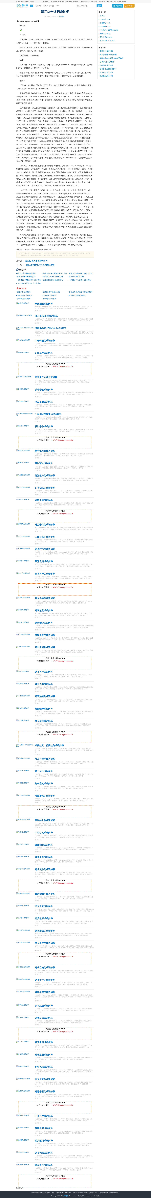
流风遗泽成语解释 (44, 918)
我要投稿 (119, 6)
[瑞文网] (22, 6)
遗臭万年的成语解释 (45, 573)
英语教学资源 (111, 1)
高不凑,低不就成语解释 (51, 292)
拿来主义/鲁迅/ (105, 33)
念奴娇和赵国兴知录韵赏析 (53, 280)
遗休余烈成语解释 (44, 1018)
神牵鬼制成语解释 (44, 857)
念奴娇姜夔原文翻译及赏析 (53, 277)
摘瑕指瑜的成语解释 (45, 894)
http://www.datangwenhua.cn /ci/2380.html (38, 249)
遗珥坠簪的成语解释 (45, 696)
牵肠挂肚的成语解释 (45, 820)
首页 (45, 6)
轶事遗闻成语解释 (44, 1128)
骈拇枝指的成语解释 (45, 549)
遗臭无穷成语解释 (44, 1153)
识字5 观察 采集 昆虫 (107, 41)
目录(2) (102, 16)
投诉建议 (130, 6)
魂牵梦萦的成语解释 (45, 796)
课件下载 (69, 1)
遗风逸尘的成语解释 (45, 598)
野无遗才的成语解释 (45, 943)
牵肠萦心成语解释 (44, 463)
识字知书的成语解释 (45, 488)
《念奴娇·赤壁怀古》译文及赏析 (29, 283)
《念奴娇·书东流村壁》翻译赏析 (29, 280)
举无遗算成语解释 (44, 906)
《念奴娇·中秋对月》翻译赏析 (80, 280)
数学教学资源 (121, 1)
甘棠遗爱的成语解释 (45, 635)
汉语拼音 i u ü (105, 23)
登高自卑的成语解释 (45, 759)
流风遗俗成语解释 (44, 1140)
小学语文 (46, 1)
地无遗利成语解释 (44, 721)
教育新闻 (61, 1)
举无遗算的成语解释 (45, 1079)
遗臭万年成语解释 (44, 672)
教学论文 (102, 1)
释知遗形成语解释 (44, 708)
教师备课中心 (85, 1)
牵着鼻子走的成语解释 (77, 295)
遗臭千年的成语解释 (45, 980)
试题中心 (54, 1)
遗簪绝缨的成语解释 (45, 992)
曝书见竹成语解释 (44, 771)
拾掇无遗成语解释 (44, 1067)
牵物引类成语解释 (44, 500)
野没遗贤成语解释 (44, 1165)
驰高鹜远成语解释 (49, 299)
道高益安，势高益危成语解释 (49, 745)
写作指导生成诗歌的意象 (109, 30)
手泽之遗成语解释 (44, 561)
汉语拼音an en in (106, 37)
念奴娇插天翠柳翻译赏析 (26, 277)
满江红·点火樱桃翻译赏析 (35, 261)
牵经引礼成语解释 (44, 832)
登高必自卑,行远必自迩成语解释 (81, 292)
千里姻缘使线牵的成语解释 (48, 414)
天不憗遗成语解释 (44, 1005)
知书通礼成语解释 (44, 783)
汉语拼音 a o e (105, 19)
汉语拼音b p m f (105, 26)
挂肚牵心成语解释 (44, 426)
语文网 (66, 1196)
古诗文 (51, 6)
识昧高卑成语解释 (49, 295)
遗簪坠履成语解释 (44, 1054)
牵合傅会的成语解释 (24, 295)
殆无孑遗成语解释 (44, 1042)
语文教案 (94, 1)
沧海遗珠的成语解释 (45, 475)
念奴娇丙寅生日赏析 (76, 277)
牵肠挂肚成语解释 (24, 292)
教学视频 (76, 1)
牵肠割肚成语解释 (44, 845)
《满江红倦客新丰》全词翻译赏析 (39, 265)
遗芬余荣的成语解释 (45, 524)
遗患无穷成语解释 (44, 684)
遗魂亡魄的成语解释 (45, 967)
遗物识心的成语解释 (45, 869)
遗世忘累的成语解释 (45, 647)
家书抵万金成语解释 (45, 451)
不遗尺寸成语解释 (44, 1116)
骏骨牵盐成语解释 (24, 299)
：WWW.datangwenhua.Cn (62, 366)
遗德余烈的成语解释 (45, 931)
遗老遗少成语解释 (44, 623)
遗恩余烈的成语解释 (45, 1091)
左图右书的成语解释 (45, 537)
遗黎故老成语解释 (44, 610)
